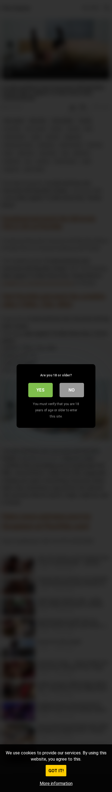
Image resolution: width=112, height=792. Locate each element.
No (72, 390)
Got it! (56, 770)
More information (56, 783)
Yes (40, 390)
